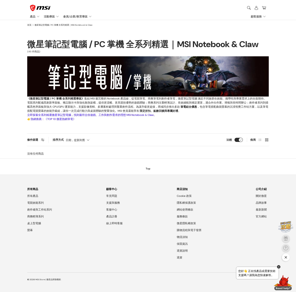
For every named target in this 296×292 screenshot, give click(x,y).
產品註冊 (111, 216)
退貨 (179, 257)
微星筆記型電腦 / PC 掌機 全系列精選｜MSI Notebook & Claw (63, 25)
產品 (32, 16)
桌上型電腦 (34, 223)
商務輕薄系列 (35, 216)
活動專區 (49, 16)
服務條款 (182, 216)
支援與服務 (113, 203)
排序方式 (58, 140)
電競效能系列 (35, 203)
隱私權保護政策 (186, 203)
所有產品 (32, 196)
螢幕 (30, 230)
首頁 (29, 25)
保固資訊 (182, 244)
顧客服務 (256, 16)
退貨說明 (182, 250)
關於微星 (261, 196)
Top (148, 168)
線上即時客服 (114, 223)
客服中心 (111, 209)
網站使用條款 (185, 209)
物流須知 (182, 237)
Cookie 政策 (184, 196)
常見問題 (111, 196)
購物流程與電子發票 (189, 230)
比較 (229, 140)
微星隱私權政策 (186, 223)
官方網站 (261, 216)
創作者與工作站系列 (39, 209)
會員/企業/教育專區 (75, 16)
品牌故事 (261, 203)
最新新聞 (261, 209)
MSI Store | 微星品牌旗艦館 (48, 279)
